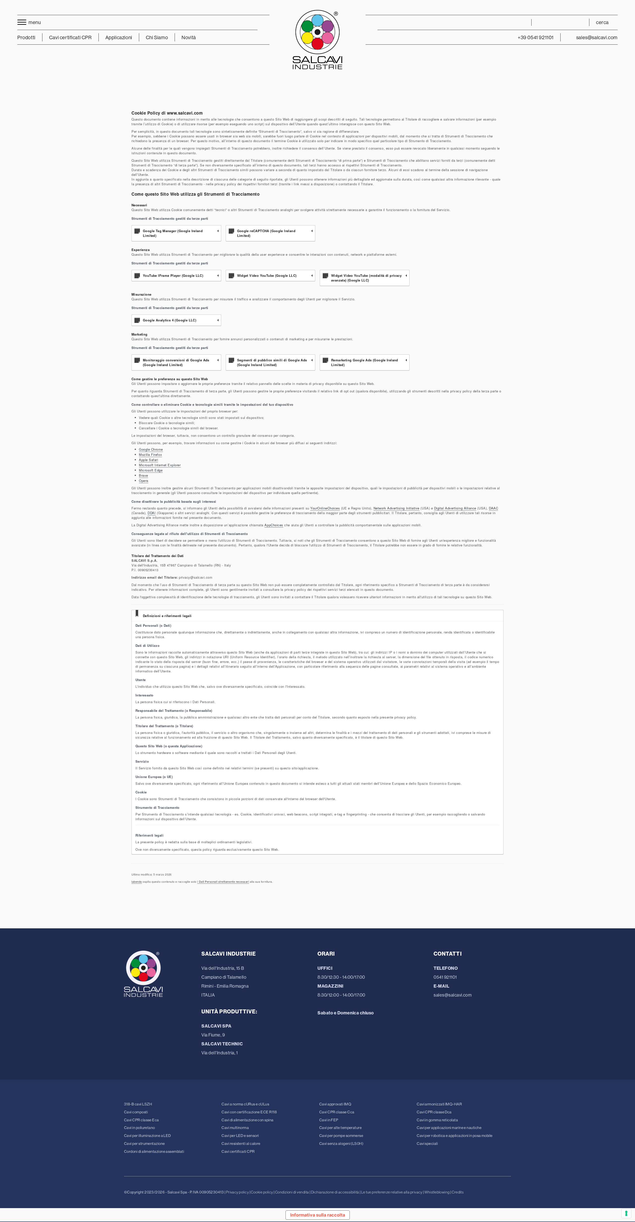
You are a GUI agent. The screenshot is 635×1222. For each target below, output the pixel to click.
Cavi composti (136, 1112)
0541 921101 (445, 977)
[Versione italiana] (542, 22)
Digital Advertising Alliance (455, 508)
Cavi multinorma (235, 1127)
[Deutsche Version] (560, 22)
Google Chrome (151, 449)
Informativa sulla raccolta (317, 1215)
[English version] (551, 22)
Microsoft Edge (151, 470)
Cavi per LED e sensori (240, 1135)
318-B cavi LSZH (138, 1104)
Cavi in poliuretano (139, 1127)
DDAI (152, 512)
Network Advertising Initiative (396, 508)
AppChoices (273, 525)
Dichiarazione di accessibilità (335, 1192)
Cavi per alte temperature (340, 1127)
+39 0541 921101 (536, 37)
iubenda (136, 881)
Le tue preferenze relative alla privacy (391, 1192)
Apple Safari (148, 459)
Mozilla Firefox (150, 454)
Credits (458, 1192)
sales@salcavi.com (453, 995)
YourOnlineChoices (325, 508)
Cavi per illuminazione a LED (147, 1135)
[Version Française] (569, 22)
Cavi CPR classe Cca (336, 1112)
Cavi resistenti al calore (241, 1143)
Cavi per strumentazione (144, 1143)
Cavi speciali (427, 1143)
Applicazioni (118, 37)
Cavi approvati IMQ (335, 1104)
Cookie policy (262, 1192)
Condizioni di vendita (292, 1192)
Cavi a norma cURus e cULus (245, 1104)
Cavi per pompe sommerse (341, 1135)
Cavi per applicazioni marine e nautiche (449, 1127)
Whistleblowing (436, 1192)
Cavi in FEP (328, 1120)
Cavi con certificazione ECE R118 (249, 1112)
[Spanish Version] (578, 22)
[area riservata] (521, 22)
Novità (189, 37)
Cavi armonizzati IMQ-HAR (439, 1104)
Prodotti (26, 37)
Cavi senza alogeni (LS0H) (341, 1143)
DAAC (493, 508)
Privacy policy (237, 1192)
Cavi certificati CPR (238, 1151)
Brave (143, 475)
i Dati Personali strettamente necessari (223, 881)
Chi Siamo (157, 37)
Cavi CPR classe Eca (141, 1120)
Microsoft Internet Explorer (160, 465)
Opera (143, 480)
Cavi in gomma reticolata (437, 1120)
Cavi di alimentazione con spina (247, 1120)
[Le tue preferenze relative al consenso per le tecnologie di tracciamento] (626, 1213)
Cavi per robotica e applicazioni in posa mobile (455, 1135)
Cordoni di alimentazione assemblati (154, 1151)
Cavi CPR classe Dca (434, 1112)
